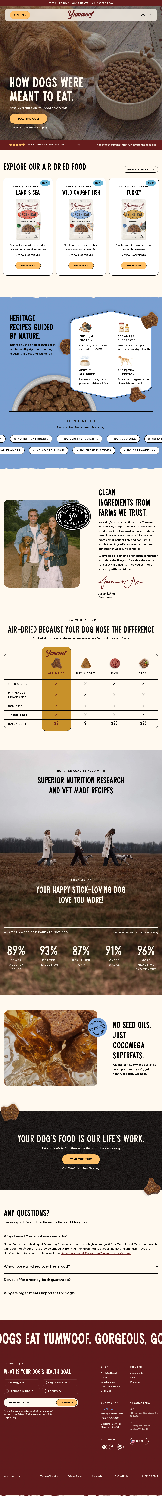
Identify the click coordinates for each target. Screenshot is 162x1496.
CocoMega (107, 1391)
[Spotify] (120, 1447)
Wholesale (135, 1382)
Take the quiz (28, 118)
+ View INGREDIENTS (28, 255)
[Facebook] (112, 1447)
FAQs (132, 1377)
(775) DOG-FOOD (110, 1418)
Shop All (20, 15)
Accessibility (99, 1476)
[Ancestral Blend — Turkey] (134, 226)
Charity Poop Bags (110, 1386)
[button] (150, 15)
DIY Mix (105, 1377)
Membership (136, 1373)
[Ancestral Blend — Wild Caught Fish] (81, 226)
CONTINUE (67, 1402)
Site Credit (150, 1476)
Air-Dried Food (109, 1373)
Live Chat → (107, 1409)
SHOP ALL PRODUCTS (140, 169)
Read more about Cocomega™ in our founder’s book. (96, 1253)
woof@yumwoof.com (112, 1413)
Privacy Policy (25, 1414)
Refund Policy (122, 1476)
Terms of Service (49, 1476)
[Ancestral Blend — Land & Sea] (28, 226)
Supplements (108, 1382)
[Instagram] (104, 1447)
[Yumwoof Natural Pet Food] (81, 14)
